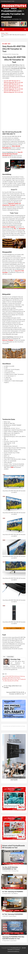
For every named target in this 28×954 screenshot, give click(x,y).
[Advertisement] (14, 114)
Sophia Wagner (12, 916)
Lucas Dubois (13, 940)
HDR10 (12, 677)
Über (4, 656)
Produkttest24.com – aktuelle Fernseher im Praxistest (12, 14)
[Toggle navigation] (3, 29)
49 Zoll (6, 676)
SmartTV (11, 679)
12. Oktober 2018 (6, 54)
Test (9, 43)
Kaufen (18, 677)
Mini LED (7, 863)
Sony (5, 43)
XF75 (13, 680)
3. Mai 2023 (5, 916)
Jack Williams (14, 893)
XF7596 (16, 680)
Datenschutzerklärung (13, 951)
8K (3, 863)
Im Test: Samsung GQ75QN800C (12, 891)
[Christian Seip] (6, 659)
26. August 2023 (6, 893)
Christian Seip (15, 54)
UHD (6, 680)
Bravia (17, 676)
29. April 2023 (5, 940)
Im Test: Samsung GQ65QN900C (12, 914)
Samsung (16, 863)
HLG (15, 677)
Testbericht (23, 679)
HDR (9, 677)
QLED (12, 863)
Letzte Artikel (10, 656)
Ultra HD (9, 680)
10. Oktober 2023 (6, 871)
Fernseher (4, 677)
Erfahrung (22, 676)
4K (3, 43)
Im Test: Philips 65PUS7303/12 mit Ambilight (12, 686)
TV (3, 680)
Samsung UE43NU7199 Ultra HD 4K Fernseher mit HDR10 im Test (15, 693)
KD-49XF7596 (5, 679)
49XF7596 (11, 676)
